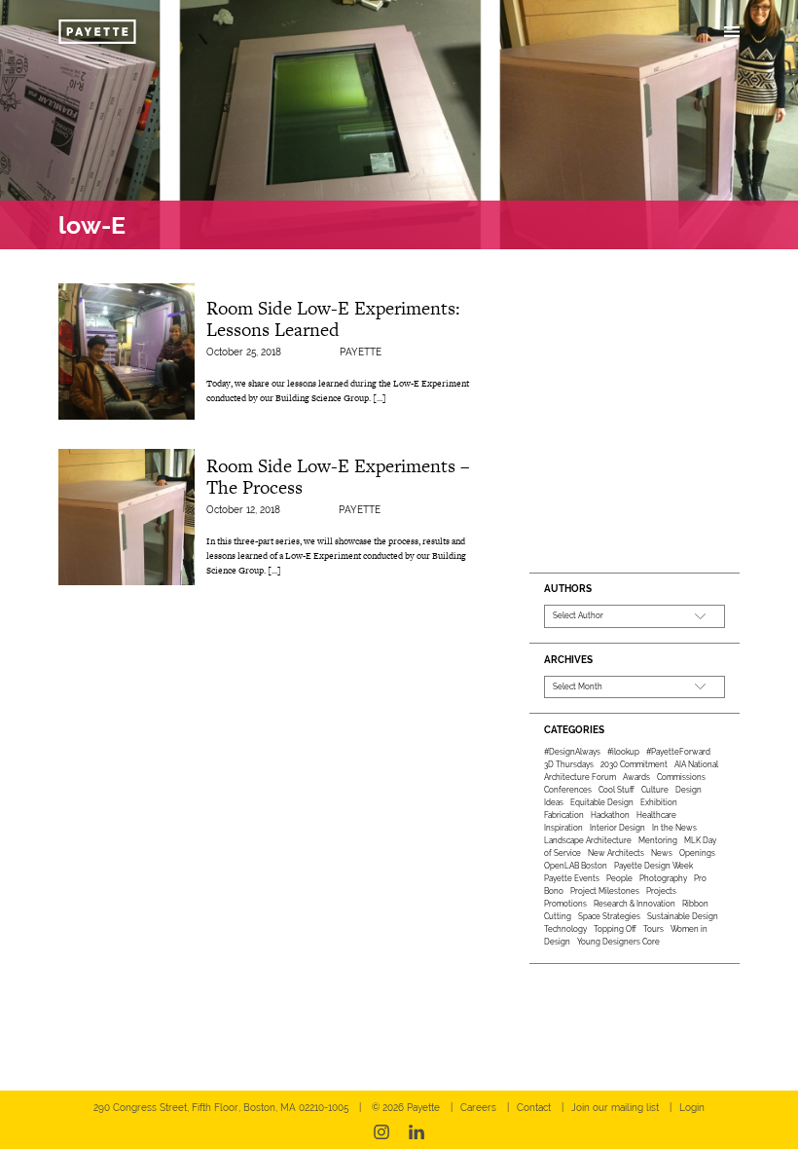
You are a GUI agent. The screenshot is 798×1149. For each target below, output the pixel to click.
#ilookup (623, 752)
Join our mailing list (615, 1107)
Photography (663, 878)
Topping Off (615, 929)
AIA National (696, 764)
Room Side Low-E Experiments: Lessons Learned (333, 319)
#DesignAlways (572, 752)
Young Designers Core (618, 941)
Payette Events (571, 878)
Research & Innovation (634, 903)
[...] (379, 398)
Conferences (568, 790)
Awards (636, 777)
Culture (655, 790)
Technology (565, 929)
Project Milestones (604, 891)
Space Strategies (609, 916)
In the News (674, 828)
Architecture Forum (580, 777)
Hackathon (610, 815)
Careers (478, 1107)
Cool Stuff (616, 790)
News (661, 853)
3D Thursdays (569, 764)
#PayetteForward (678, 752)
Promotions (565, 903)
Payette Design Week (653, 866)
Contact (534, 1107)
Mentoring (657, 840)
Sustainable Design (682, 916)
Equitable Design (602, 802)
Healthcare (656, 815)
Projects (661, 891)
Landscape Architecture (588, 840)
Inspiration (563, 828)
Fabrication (564, 815)
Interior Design (617, 828)
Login (692, 1107)
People (619, 878)
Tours (653, 929)
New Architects (616, 853)
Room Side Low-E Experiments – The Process (337, 476)
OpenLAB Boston (575, 866)
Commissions (681, 777)
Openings (697, 853)
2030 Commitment (634, 764)
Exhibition (658, 802)
